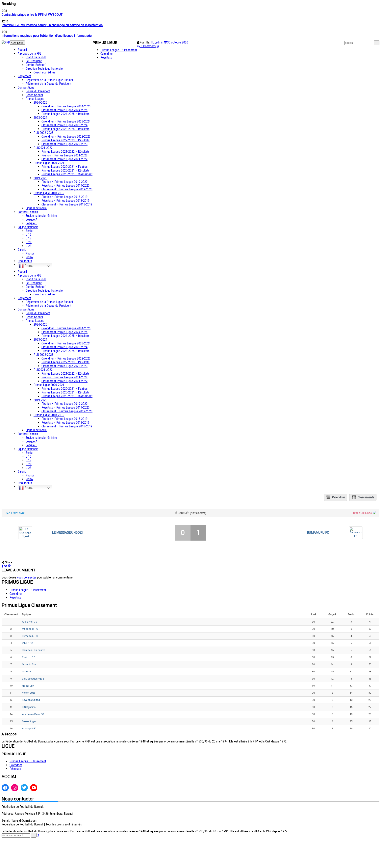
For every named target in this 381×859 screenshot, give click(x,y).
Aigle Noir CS (29, 621)
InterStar (27, 671)
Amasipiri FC (29, 728)
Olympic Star (29, 664)
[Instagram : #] (14, 787)
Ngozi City (28, 685)
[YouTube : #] (33, 787)
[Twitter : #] (24, 787)
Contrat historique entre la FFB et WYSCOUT (32, 14)
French (29, 265)
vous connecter (26, 577)
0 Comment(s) (149, 46)
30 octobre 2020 (177, 42)
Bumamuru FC (318, 532)
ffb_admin (157, 42)
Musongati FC (30, 628)
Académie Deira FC (33, 714)
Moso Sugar (29, 721)
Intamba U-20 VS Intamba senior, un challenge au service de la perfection (52, 25)
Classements (366, 497)
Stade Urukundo (362, 513)
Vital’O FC (27, 643)
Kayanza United (31, 699)
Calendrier (338, 497)
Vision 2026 (28, 692)
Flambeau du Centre (33, 650)
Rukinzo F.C (28, 657)
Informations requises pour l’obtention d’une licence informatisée (47, 36)
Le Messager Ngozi (67, 532)
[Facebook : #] (5, 787)
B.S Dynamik (29, 707)
